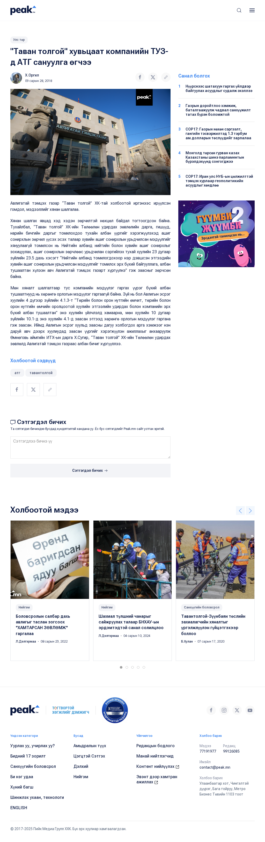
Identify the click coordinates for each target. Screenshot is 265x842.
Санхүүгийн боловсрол (201, 607)
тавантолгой (41, 373)
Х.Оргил (32, 75)
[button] (239, 10)
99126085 (231, 751)
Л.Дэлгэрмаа (26, 641)
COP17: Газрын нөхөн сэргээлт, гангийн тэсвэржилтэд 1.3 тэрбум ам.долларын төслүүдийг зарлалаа (218, 133)
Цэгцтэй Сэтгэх (89, 756)
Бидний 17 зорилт (28, 756)
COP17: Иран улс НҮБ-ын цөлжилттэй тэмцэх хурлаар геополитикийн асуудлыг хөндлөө (219, 180)
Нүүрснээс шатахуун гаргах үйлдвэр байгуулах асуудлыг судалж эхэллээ (219, 88)
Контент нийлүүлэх (155, 766)
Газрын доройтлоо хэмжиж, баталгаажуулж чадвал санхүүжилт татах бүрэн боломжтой (218, 110)
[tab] (121, 667)
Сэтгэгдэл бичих (88, 470)
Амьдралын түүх (89, 745)
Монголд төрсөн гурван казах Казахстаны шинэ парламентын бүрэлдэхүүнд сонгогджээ (215, 157)
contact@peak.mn (215, 767)
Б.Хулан (187, 641)
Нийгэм (24, 607)
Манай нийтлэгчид (155, 756)
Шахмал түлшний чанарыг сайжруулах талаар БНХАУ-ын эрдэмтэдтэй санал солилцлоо (131, 622)
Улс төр (19, 40)
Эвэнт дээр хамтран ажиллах (156, 779)
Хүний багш (21, 787)
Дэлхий (80, 766)
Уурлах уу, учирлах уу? (32, 745)
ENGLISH (18, 807)
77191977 (208, 751)
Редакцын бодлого (155, 745)
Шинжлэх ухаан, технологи (37, 797)
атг (17, 373)
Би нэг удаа (21, 776)
